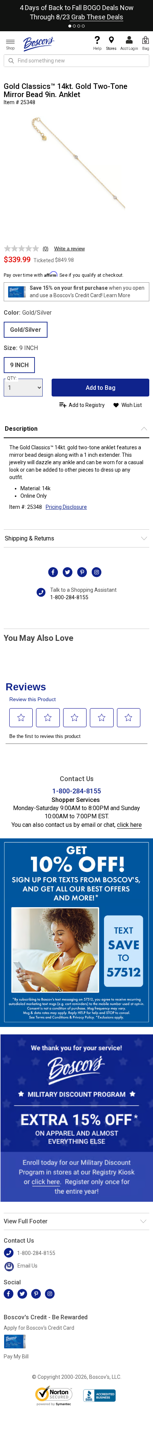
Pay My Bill (16, 1356)
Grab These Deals (96, 17)
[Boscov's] (39, 44)
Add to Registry (87, 405)
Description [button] (21, 428)
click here (129, 824)
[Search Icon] (11, 61)
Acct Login (129, 48)
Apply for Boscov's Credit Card (39, 1328)
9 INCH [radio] (19, 365)
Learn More (117, 295)
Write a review (69, 248)
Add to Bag (100, 387)
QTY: (12, 378)
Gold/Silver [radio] (25, 329)
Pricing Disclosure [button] (66, 507)
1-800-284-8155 (69, 597)
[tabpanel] (76, 11)
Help (97, 48)
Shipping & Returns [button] (29, 538)
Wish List (131, 405)
